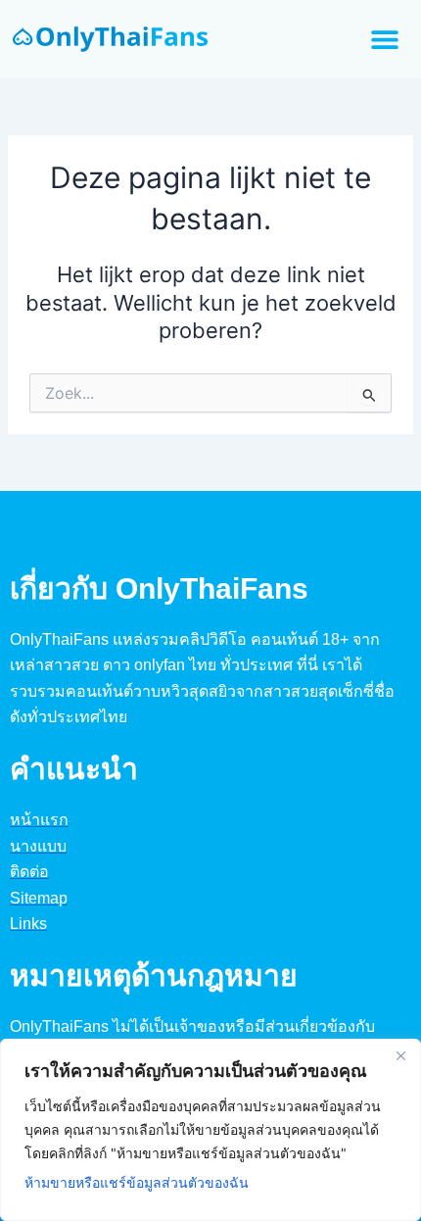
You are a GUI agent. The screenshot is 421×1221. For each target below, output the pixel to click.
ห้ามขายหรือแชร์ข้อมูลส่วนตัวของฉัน (136, 1182)
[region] (210, 1130)
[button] (384, 40)
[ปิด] (400, 1055)
